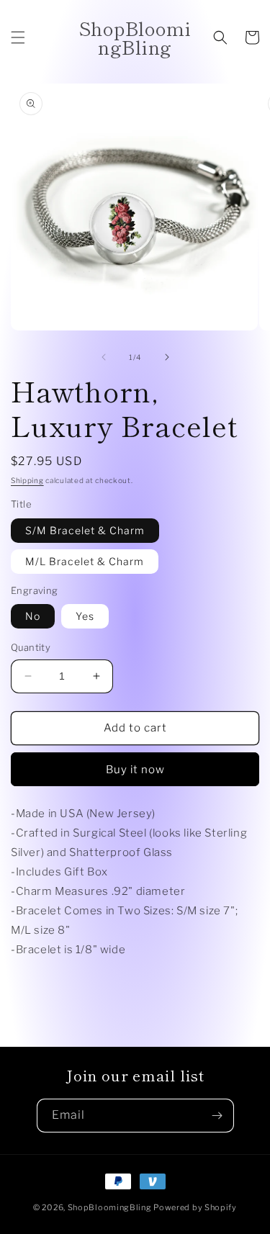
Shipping (27, 480)
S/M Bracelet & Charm (85, 530)
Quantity (30, 647)
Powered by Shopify (195, 1207)
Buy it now (135, 769)
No (32, 616)
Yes (85, 616)
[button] (18, 37)
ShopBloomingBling (110, 1207)
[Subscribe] (217, 1115)
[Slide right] (167, 357)
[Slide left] (104, 357)
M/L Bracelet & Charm (84, 561)
